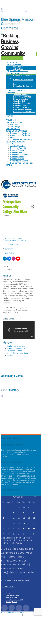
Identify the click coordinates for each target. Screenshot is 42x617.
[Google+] (19, 608)
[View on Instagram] (14, 260)
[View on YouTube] (18, 260)
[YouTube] (26, 608)
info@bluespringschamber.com (21, 572)
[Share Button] (33, 206)
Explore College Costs (16, 348)
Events (20, 12)
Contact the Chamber (14, 600)
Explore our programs (16, 346)
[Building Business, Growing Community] (18, 53)
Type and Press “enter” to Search (14, 612)
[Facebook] (4, 608)
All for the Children (14, 350)
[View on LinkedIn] (5, 260)
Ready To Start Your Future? (18, 353)
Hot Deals (5, 14)
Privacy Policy (11, 602)
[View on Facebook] (9, 260)
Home (8, 593)
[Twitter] (12, 608)
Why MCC (11, 355)
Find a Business (12, 595)
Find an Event (11, 597)
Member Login (21, 9)
